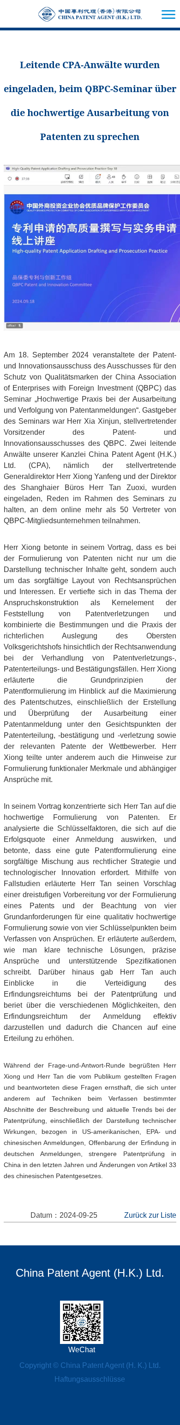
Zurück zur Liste (150, 1215)
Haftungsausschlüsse (89, 1379)
